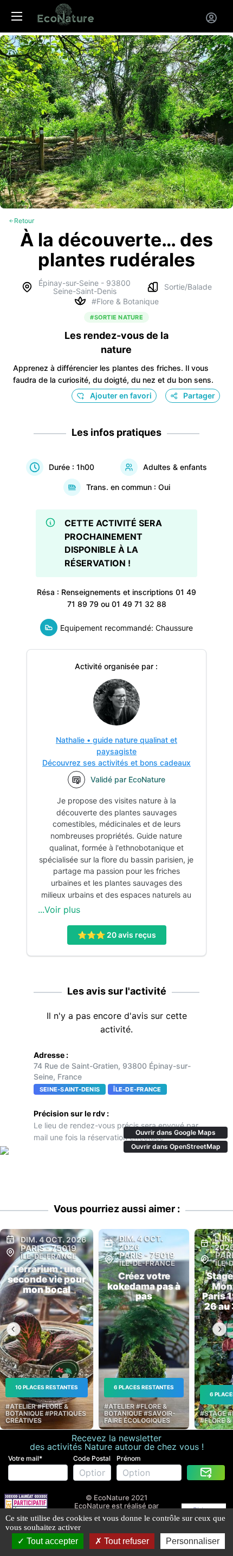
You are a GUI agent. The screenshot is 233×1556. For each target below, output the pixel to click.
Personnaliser (192, 1541)
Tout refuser (125, 1541)
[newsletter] (206, 1472)
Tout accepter (51, 1541)
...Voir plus (59, 909)
